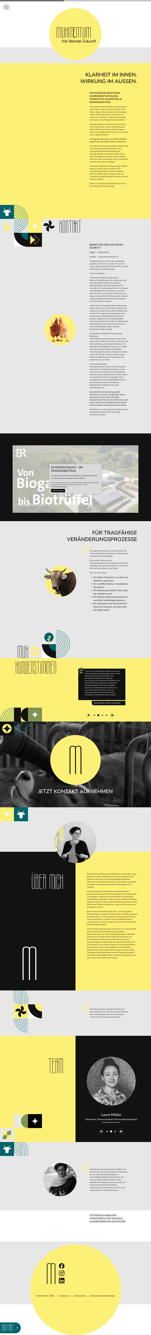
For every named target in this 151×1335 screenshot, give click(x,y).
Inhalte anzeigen (58, 491)
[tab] (94, 715)
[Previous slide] (88, 715)
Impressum (64, 1295)
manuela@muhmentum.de (108, 257)
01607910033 (103, 252)
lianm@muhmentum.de (111, 1122)
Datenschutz (80, 1295)
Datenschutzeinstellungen (102, 1295)
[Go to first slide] (121, 1131)
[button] (6, 7)
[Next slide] (112, 715)
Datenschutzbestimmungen (59, 487)
